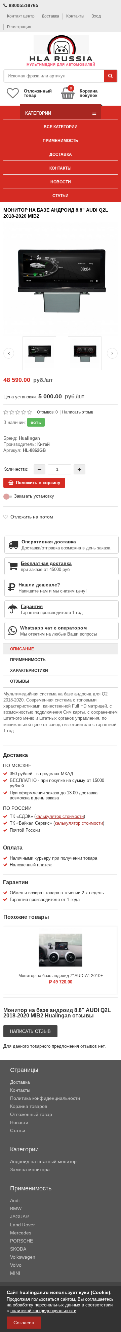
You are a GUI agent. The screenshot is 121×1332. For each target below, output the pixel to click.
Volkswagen (22, 1257)
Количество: (16, 469)
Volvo (16, 1265)
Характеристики (29, 670)
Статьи (60, 195)
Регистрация (19, 27)
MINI (15, 1273)
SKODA (18, 1249)
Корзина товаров (28, 1106)
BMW (16, 1208)
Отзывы (19, 681)
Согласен (23, 1322)
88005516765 (23, 5)
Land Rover (22, 1224)
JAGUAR (19, 1216)
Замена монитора (30, 1169)
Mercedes (20, 1232)
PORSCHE (21, 1240)
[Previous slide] (8, 353)
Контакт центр (21, 16)
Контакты (75, 16)
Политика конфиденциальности (45, 1098)
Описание (22, 649)
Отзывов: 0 (47, 412)
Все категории (61, 126)
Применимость (60, 140)
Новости (60, 182)
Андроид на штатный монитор (43, 1161)
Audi (14, 1200)
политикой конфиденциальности (43, 1310)
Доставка (50, 16)
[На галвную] (61, 51)
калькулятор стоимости (60, 816)
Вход (96, 16)
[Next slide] (112, 353)
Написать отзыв (77, 412)
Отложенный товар (31, 1114)
